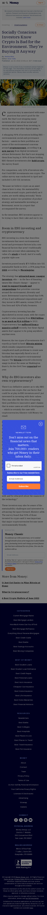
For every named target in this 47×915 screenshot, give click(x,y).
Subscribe (23, 486)
